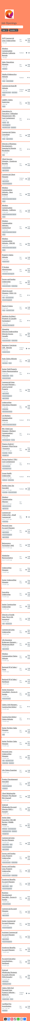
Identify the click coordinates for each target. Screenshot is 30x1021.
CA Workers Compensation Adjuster (7, 418)
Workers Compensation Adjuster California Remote (8, 52)
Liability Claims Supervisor (7, 101)
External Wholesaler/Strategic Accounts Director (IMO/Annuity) (9, 973)
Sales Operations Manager (8, 63)
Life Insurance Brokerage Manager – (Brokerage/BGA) (9, 642)
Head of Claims (7, 306)
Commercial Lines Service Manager (8, 839)
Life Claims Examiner (9, 770)
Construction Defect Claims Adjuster (9, 718)
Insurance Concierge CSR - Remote (9, 346)
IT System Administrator (7, 268)
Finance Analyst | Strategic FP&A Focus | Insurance (9, 446)
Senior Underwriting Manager (9, 581)
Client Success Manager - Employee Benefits (9, 161)
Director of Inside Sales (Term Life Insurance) (8, 617)
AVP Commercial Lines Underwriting (9, 39)
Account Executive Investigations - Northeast (8, 961)
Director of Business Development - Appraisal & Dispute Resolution (9, 147)
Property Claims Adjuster (7, 256)
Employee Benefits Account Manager (8, 880)
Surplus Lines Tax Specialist (8, 487)
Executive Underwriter (6, 593)
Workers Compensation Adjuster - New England (7, 191)
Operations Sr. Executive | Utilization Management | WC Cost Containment (10, 114)
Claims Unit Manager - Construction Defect (10, 706)
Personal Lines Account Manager (8, 527)
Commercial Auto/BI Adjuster (9, 87)
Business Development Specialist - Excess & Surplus (9, 896)
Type (4, 30)
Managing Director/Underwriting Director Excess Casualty (10, 332)
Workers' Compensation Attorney (7, 499)
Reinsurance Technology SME (8, 544)
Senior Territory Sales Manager (9, 729)
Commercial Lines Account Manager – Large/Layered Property (9, 385)
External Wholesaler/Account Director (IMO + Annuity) (9, 808)
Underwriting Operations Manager (9, 403)
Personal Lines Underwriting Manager (7, 754)
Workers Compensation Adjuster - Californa (9, 207)
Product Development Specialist (10, 780)
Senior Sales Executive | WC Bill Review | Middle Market (9, 821)
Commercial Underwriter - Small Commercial (9, 515)
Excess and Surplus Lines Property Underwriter (8, 856)
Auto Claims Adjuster (9, 359)
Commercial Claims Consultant (9, 133)
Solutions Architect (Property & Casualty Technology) (9, 318)
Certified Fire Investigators (6, 1005)
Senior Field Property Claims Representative (10, 370)
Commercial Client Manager (8, 176)
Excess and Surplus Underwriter (8, 280)
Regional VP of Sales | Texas (9, 668)
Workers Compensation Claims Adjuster (9, 656)
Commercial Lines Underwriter (8, 631)
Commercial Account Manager (9, 910)
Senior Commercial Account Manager (8, 922)
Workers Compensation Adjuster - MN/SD (8, 241)
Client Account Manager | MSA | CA (9, 292)
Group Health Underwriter (7, 474)
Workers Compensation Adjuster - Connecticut (7, 224)
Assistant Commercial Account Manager (9, 933)
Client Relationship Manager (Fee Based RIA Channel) (9, 795)
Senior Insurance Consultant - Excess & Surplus (9, 692)
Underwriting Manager (6, 569)
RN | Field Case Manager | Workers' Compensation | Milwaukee (9, 432)
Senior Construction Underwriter (9, 605)
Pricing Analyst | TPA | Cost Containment (9, 460)
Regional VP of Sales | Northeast (9, 680)
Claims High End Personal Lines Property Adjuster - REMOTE (8, 991)
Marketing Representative (7, 557)
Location (13, 30)
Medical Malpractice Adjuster (9, 75)
